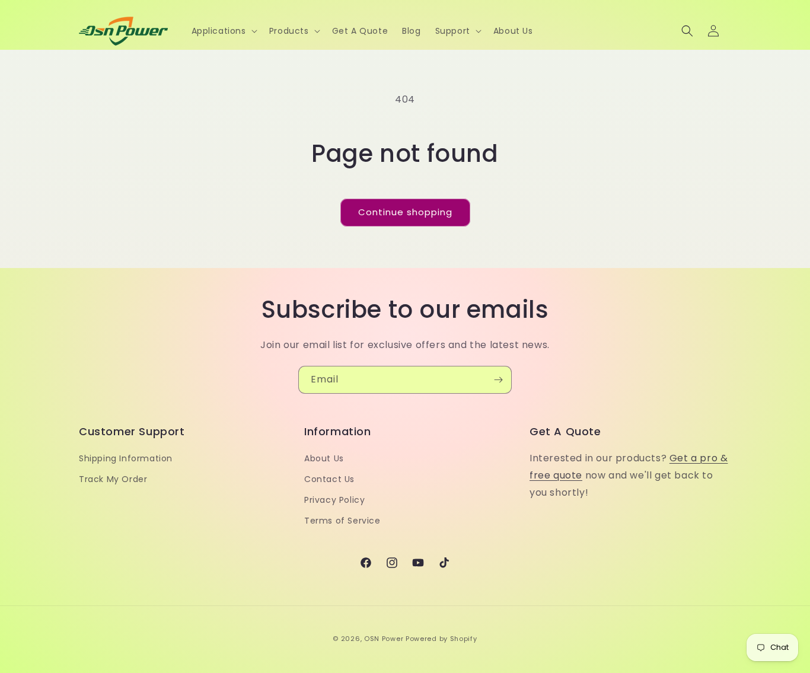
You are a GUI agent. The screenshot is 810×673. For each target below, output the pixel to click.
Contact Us (329, 479)
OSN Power (383, 638)
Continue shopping (405, 212)
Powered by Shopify (441, 638)
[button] (223, 30)
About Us (324, 458)
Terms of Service (342, 521)
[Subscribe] (498, 380)
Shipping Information (126, 458)
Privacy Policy (334, 500)
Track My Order (113, 479)
